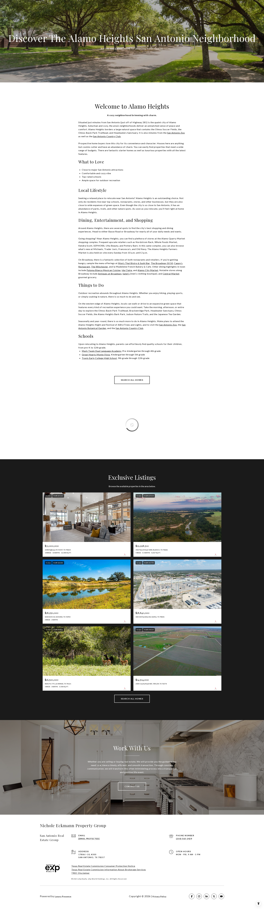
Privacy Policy (159, 896)
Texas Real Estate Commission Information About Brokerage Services (108, 869)
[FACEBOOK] (191, 896)
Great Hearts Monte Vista (96, 354)
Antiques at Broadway (110, 273)
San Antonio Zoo (168, 324)
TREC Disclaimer (80, 873)
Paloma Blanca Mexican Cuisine (104, 270)
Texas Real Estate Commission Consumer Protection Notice (103, 866)
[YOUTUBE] (221, 896)
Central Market (171, 273)
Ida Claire (127, 270)
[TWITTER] (214, 896)
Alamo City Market (148, 270)
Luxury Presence (63, 896)
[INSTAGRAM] (199, 896)
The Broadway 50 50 (162, 263)
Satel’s (126, 273)
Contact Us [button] (132, 786)
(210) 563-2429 (184, 839)
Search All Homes (132, 380)
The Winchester (99, 266)
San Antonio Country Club (129, 328)
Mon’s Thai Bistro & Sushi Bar (134, 263)
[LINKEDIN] (206, 896)
